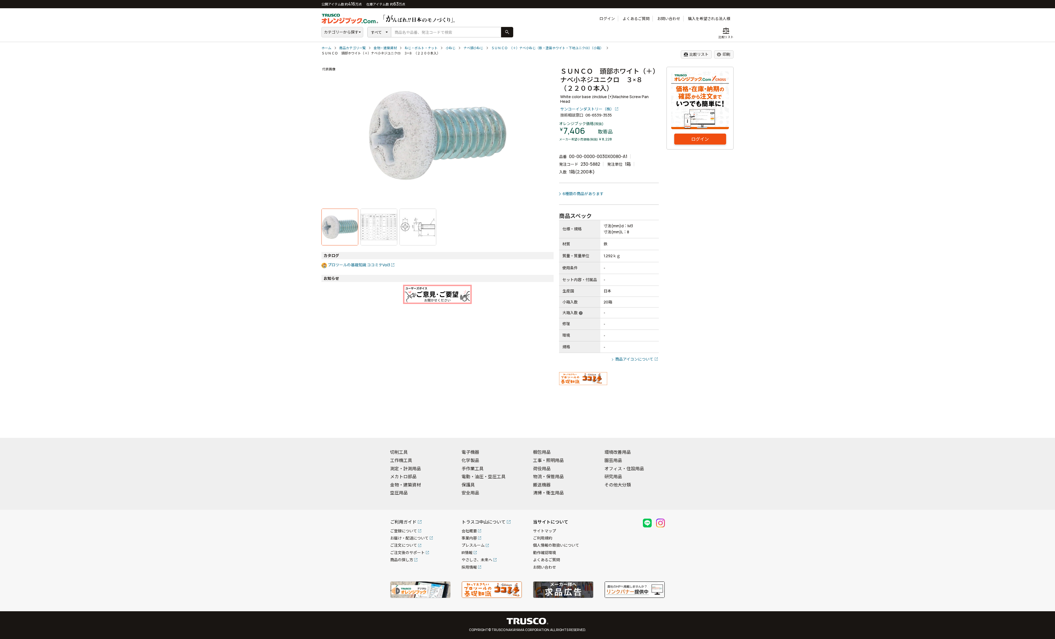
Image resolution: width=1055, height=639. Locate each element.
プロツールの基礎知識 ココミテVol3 (359, 264)
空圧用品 (399, 493)
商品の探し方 (401, 559)
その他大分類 (617, 485)
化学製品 (470, 460)
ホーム (326, 48)
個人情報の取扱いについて (556, 545)
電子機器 (470, 452)
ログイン (607, 18)
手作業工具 (473, 469)
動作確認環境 (544, 552)
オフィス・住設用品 (624, 469)
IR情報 (467, 552)
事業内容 (469, 538)
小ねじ (451, 48)
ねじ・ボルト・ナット (421, 48)
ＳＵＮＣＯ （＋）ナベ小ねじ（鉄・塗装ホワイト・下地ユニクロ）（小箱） (547, 48)
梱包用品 (542, 452)
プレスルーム (473, 545)
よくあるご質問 (636, 18)
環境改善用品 (617, 452)
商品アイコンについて (634, 359)
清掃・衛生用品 (548, 493)
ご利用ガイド (403, 522)
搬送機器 (542, 485)
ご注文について (403, 545)
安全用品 (470, 493)
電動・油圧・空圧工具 (484, 477)
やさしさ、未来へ (477, 559)
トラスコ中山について (484, 522)
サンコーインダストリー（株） (587, 109)
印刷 (723, 54)
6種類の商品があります (583, 193)
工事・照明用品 (548, 460)
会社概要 (469, 530)
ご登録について (403, 530)
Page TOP (1041, 426)
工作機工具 (401, 460)
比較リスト (696, 54)
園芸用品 (613, 460)
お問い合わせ (668, 18)
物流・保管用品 (548, 477)
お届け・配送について (409, 538)
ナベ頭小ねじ (473, 48)
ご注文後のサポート (407, 552)
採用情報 (469, 567)
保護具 (468, 485)
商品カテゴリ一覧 (352, 48)
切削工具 (399, 452)
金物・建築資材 (385, 48)
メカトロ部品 (403, 477)
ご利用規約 (542, 538)
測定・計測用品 (405, 469)
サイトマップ (544, 530)
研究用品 (613, 477)
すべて (376, 32)
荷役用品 (542, 469)
